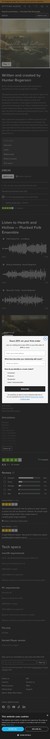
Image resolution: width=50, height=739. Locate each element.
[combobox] (24, 363)
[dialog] (25, 726)
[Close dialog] (45, 338)
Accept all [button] (12, 729)
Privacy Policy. (35, 397)
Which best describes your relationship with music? (23, 359)
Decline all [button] (36, 729)
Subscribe (25, 389)
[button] (25, 735)
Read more (10, 725)
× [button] (47, 715)
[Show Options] (43, 363)
